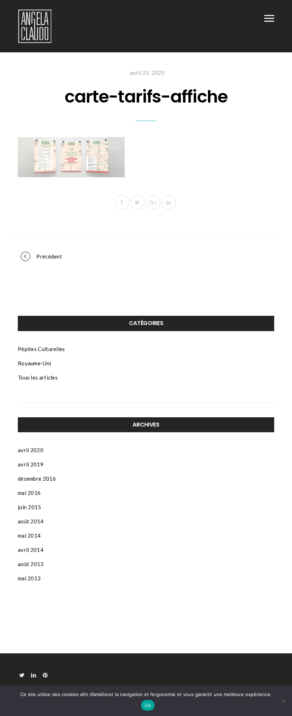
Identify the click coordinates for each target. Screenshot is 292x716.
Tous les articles (38, 377)
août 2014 (31, 521)
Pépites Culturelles (41, 349)
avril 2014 (30, 550)
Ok (148, 705)
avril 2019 (30, 464)
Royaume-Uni (34, 363)
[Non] (283, 700)
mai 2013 (29, 578)
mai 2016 (29, 493)
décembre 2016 (37, 478)
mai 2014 (29, 535)
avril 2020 (30, 450)
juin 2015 (29, 507)
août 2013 (31, 564)
